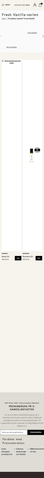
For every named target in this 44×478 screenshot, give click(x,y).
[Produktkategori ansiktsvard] (11, 36)
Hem (4, 19)
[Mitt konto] (35, 4)
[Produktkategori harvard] (32, 29)
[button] (18, 258)
